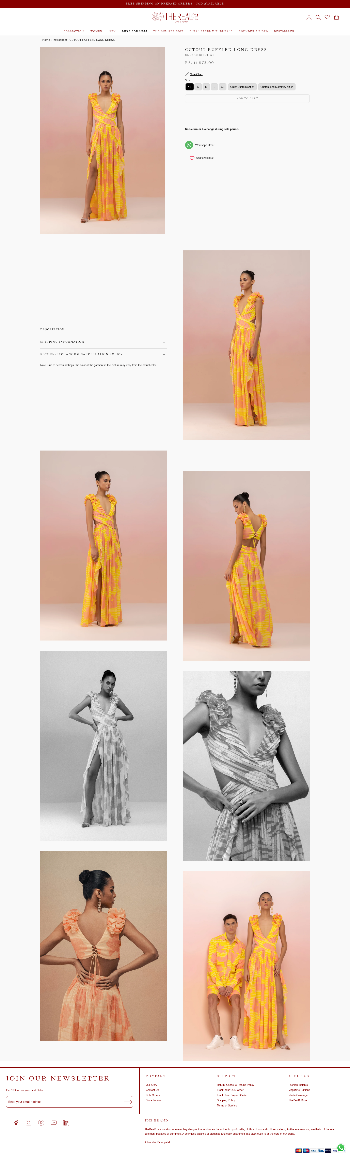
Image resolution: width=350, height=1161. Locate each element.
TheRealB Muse (297, 1100)
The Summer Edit (168, 31)
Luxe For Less (134, 31)
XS (189, 86)
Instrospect (60, 39)
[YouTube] (54, 1123)
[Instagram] (29, 1123)
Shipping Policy (226, 1100)
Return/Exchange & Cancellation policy (81, 354)
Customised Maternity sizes (276, 86)
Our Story (151, 1084)
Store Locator (154, 1100)
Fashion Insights (298, 1084)
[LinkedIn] (66, 1123)
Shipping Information (62, 342)
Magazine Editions (299, 1089)
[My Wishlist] (327, 17)
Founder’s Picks (253, 31)
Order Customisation (242, 86)
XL (222, 86)
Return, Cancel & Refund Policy (235, 1084)
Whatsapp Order (204, 144)
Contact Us (152, 1089)
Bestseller (284, 31)
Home (46, 39)
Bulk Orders (153, 1095)
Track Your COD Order (230, 1089)
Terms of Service (227, 1105)
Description (52, 329)
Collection (74, 31)
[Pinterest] (41, 1123)
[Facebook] (16, 1123)
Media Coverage (297, 1095)
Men (112, 31)
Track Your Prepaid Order (232, 1095)
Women (96, 31)
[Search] (318, 17)
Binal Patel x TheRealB (211, 31)
